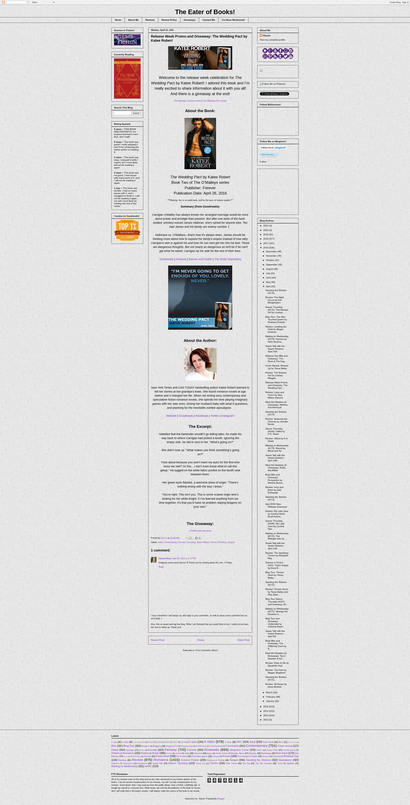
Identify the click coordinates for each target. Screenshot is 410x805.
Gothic (259, 750)
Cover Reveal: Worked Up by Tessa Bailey (276, 367)
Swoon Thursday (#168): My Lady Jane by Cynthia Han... (274, 525)
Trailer (280, 763)
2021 (266, 225)
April (268, 286)
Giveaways (190, 20)
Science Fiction (190, 760)
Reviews (150, 20)
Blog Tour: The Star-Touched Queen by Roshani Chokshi (276, 320)
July (268, 273)
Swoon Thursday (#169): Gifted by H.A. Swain (275, 431)
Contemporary (170, 542)
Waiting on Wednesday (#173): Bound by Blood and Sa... (277, 448)
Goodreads (166, 259)
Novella (147, 756)
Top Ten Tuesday (263, 763)
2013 (266, 715)
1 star (114, 742)
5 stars (228, 742)
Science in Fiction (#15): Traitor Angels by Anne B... (276, 565)
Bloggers (145, 746)
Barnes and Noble (200, 259)
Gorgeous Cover (239, 750)
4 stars (209, 741)
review (187, 101)
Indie (187, 753)
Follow (263, 161)
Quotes (265, 756)
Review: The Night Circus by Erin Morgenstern (274, 300)
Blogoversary (187, 746)
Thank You (200, 763)
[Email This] (187, 538)
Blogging (157, 746)
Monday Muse (237, 753)
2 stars (125, 742)
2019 (266, 234)
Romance (222, 542)
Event (141, 750)
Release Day (291, 756)
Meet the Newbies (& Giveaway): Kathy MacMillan (276, 468)
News (126, 756)
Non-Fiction (136, 756)
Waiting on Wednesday (124, 766)
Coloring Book (216, 746)
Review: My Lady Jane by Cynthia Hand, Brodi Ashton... (276, 514)
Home (118, 20)
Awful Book (268, 742)
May (268, 282)
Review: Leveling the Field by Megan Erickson (275, 329)
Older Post (244, 640)
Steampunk (128, 763)
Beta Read (292, 742)
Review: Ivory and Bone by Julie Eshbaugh (274, 490)
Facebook (202, 415)
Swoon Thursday (178, 763)
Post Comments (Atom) (207, 650)
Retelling (122, 760)
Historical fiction (150, 753)
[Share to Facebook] (196, 538)
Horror (169, 753)
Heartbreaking (289, 750)
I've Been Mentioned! (233, 20)
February (271, 696)
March (269, 692)
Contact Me (208, 20)
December (271, 251)
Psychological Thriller (247, 756)
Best (281, 742)
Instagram (227, 415)
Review (137, 760)
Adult (160, 542)
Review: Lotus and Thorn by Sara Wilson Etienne (274, 395)
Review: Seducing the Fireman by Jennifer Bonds (276, 422)
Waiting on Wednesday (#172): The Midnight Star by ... (277, 536)
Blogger (220, 798)
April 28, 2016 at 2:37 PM (184, 558)
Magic (209, 753)
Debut (114, 750)
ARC (239, 742)
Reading (276, 756)
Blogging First (172, 746)
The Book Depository (227, 259)
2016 (266, 247)
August (270, 269)
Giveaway (191, 542)
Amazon (181, 259)
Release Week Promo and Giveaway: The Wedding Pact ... (276, 385)
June (269, 277)
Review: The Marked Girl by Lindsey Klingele (275, 375)
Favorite (192, 750)
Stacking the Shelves (258, 760)
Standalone (285, 760)
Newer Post (157, 640)
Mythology (266, 753)
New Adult (281, 753)
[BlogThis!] (190, 538)
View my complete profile (272, 39)
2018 (266, 238)
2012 (266, 719)
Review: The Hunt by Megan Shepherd (276, 671)
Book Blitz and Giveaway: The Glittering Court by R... (275, 645)
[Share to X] (193, 538)
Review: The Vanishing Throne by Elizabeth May (276, 556)
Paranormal (162, 756)
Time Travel (231, 763)
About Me (133, 20)
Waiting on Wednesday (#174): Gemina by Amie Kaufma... (277, 339)
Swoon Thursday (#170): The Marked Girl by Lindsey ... (276, 310)
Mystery (253, 753)
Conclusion (232, 746)
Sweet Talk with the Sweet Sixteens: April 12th (275, 546)
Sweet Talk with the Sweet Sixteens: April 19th (275, 458)
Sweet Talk (157, 763)
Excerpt (181, 542)
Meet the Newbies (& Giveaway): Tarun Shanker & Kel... (276, 656)
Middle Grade (222, 753)
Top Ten (246, 763)
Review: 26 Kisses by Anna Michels (276, 685)
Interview (198, 753)
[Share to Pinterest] (199, 538)
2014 (266, 711)
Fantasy (170, 749)
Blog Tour (128, 746)
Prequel (215, 756)
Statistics (115, 763)
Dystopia (130, 750)
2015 (266, 706)
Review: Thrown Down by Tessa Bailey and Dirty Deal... (276, 592)
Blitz (113, 746)
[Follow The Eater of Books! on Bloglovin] (273, 149)
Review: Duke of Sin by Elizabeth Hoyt (277, 664)
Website (171, 415)
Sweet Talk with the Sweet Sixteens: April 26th (275, 349)
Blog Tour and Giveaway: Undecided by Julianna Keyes (274, 622)
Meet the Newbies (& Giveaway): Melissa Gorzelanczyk (276, 405)
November (271, 255)
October (270, 260)
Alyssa (266, 35)
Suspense (142, 763)
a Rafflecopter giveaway (200, 531)
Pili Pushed (181, 756)
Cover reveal (285, 746)
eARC (148, 766)
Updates (290, 763)
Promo (213, 542)
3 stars (193, 742)
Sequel (231, 542)
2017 (266, 243)
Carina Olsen (165, 558)
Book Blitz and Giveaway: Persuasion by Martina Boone (274, 478)
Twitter (215, 415)
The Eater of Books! (205, 11)
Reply (161, 567)
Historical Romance (122, 753)
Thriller (214, 763)
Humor (178, 753)
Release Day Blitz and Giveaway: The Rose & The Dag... (276, 359)
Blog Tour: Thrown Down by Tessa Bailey (274, 575)
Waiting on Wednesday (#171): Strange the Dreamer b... (277, 611)
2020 (266, 230)
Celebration (201, 746)
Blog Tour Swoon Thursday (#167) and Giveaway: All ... (276, 602)
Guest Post (272, 750)
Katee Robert (203, 542)
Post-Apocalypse (200, 756)
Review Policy (169, 20)
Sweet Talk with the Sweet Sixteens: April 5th (275, 634)
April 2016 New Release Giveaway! (276, 505)
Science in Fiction (215, 760)
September (272, 264)
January (270, 701)
